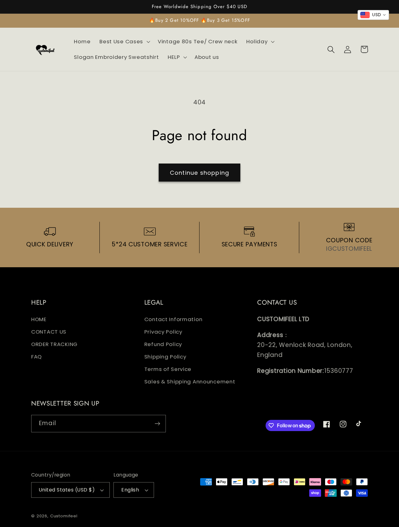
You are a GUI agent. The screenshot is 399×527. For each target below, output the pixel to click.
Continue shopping (199, 173)
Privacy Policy (163, 331)
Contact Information (173, 319)
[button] (124, 42)
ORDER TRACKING (54, 344)
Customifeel (64, 516)
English (130, 490)
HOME (38, 319)
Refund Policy (163, 344)
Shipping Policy (165, 356)
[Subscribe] (157, 423)
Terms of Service (168, 369)
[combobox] (373, 15)
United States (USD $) (67, 490)
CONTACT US (48, 331)
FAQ (36, 356)
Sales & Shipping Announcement (189, 381)
